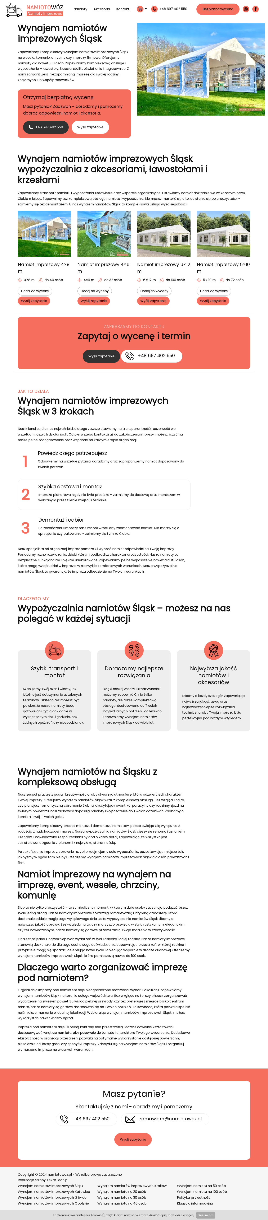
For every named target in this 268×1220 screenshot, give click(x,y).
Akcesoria (102, 9)
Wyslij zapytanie (133, 1139)
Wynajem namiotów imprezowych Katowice (54, 1191)
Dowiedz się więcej (181, 1215)
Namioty (80, 9)
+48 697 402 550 (49, 127)
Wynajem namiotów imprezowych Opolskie (53, 1203)
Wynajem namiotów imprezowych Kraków (132, 1185)
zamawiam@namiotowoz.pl (170, 1119)
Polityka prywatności (194, 1197)
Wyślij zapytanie (90, 127)
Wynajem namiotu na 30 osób (121, 1197)
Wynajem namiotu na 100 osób (202, 1191)
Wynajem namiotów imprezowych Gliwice (52, 1197)
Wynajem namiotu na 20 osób (121, 1191)
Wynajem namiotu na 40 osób (122, 1203)
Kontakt (122, 9)
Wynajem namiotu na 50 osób (201, 1185)
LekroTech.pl (57, 1180)
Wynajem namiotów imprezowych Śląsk (50, 1185)
